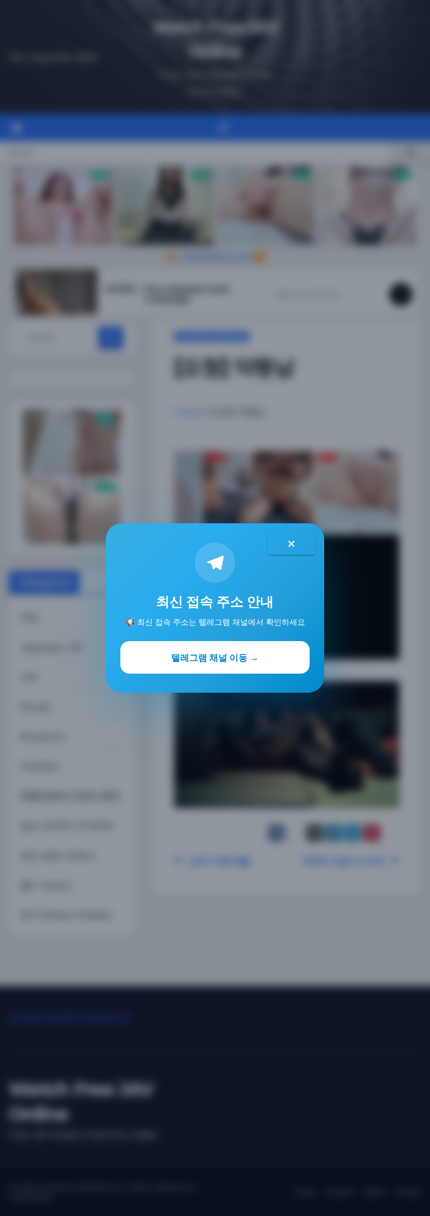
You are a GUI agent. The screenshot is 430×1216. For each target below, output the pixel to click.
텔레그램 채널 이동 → (215, 657)
